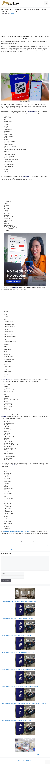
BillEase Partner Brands (15, 541)
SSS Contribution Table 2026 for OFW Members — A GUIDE (16, 635)
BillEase (4, 539)
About (19, 760)
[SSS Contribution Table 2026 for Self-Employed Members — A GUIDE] (25, 661)
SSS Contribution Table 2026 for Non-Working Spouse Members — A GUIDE (20, 737)
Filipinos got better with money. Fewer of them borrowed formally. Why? (19, 601)
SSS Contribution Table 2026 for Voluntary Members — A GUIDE (17, 720)
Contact (23, 760)
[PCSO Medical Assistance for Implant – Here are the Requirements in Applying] (25, 745)
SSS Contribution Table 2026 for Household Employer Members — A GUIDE (20, 686)
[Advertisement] (25, 26)
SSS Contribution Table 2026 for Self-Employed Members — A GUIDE (19, 669)
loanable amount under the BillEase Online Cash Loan (16, 531)
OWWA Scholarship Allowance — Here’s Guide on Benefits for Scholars (19, 549)
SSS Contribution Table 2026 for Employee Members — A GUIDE (18, 652)
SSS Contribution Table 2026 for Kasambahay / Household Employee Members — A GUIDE (24, 703)
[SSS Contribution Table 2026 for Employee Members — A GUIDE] (25, 644)
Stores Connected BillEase (14, 543)
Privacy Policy (29, 760)
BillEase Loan (5, 541)
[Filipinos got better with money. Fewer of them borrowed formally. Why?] (25, 594)
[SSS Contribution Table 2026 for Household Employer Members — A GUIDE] (25, 677)
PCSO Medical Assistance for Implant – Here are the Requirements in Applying (21, 754)
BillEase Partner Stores (27, 541)
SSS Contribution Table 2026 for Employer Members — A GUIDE (17, 618)
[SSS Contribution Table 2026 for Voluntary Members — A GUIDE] (25, 711)
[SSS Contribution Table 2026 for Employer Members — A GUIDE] (25, 610)
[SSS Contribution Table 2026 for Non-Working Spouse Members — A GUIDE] (25, 728)
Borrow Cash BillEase (39, 541)
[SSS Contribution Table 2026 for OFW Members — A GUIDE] (25, 627)
